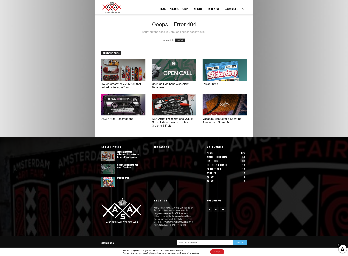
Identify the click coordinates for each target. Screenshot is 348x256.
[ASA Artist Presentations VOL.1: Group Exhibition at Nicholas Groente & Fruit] (174, 104)
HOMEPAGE (180, 40)
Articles (198, 9)
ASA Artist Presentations (117, 118)
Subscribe (240, 243)
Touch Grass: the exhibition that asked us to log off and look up (128, 154)
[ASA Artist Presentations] (123, 104)
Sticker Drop (210, 84)
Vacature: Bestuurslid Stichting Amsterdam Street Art (222, 120)
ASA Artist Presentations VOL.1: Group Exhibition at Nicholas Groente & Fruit (172, 122)
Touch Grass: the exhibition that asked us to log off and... (121, 85)
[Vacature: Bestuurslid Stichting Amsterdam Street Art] (225, 104)
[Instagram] (216, 209)
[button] (243, 9)
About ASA (230, 9)
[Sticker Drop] (225, 70)
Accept (217, 251)
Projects (174, 9)
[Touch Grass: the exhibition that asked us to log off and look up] (123, 70)
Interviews (213, 9)
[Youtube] (223, 209)
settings (195, 253)
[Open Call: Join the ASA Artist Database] (174, 70)
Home (163, 9)
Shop (185, 9)
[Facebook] (209, 209)
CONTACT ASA (107, 243)
